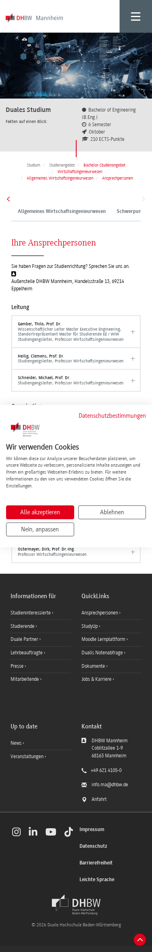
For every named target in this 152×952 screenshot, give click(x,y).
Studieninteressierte (31, 613)
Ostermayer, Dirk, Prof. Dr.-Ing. (52, 551)
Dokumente (93, 666)
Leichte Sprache (96, 879)
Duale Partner (25, 639)
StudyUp (90, 626)
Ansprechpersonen (100, 613)
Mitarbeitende (25, 679)
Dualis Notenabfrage (102, 653)
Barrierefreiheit (96, 863)
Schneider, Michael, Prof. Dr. (71, 380)
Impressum (91, 829)
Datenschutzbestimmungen (112, 415)
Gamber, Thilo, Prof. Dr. (71, 331)
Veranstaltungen (27, 756)
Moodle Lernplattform (103, 639)
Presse (18, 666)
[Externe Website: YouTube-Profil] (51, 831)
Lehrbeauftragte (27, 653)
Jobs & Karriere (97, 679)
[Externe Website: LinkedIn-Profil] (33, 831)
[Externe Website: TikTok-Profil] (69, 831)
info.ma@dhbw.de (110, 784)
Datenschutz (93, 846)
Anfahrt (99, 799)
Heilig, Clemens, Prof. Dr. (71, 358)
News (16, 743)
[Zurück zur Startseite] (76, 905)
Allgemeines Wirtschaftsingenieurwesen (62, 211)
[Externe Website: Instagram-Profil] (16, 831)
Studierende (23, 626)
